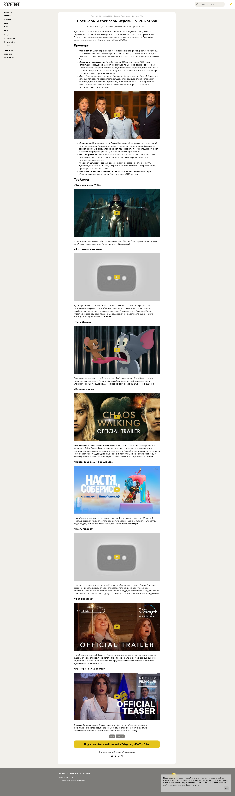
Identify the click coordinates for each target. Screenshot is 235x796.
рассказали (88, 40)
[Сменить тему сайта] (230, 4)
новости (8, 12)
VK (135, 744)
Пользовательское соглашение (72, 780)
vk (8, 35)
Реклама (8, 54)
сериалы (120, 736)
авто (6, 30)
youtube (11, 42)
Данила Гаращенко (122, 16)
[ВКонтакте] (111, 756)
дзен (9, 45)
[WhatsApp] (122, 756)
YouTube (144, 744)
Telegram (126, 744)
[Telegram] (115, 756)
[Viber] (118, 756)
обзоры (7, 19)
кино (6, 23)
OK (226, 788)
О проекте (9, 57)
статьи (7, 16)
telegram (11, 38)
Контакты (8, 50)
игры (6, 26)
